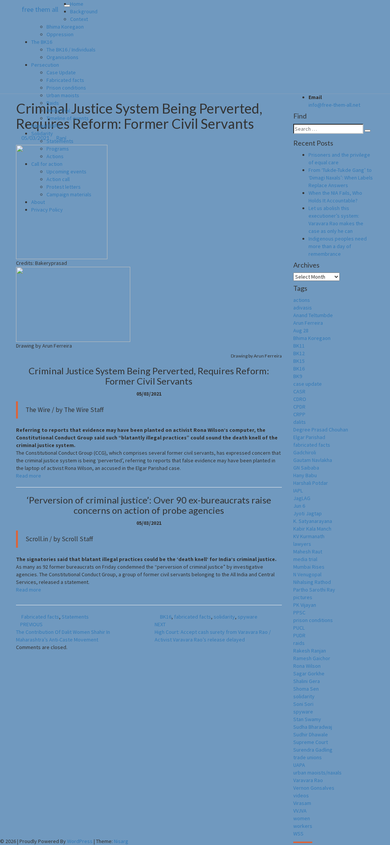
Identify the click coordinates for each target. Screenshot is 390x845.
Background (84, 11)
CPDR (299, 406)
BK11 (299, 345)
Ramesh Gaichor (311, 658)
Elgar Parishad (309, 437)
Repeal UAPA (45, 125)
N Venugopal (307, 574)
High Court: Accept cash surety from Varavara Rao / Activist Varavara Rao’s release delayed (213, 632)
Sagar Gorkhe (308, 673)
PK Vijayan (304, 604)
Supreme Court (310, 742)
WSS (298, 833)
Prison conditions (66, 87)
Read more (28, 475)
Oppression (60, 34)
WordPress (80, 841)
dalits (299, 421)
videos (301, 795)
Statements (60, 141)
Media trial (58, 110)
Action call (58, 179)
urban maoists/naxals (317, 772)
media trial (305, 559)
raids (299, 643)
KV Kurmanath (308, 536)
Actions (55, 156)
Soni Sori (303, 704)
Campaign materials (68, 194)
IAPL (298, 490)
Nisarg (121, 841)
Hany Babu (305, 475)
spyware (247, 616)
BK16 (165, 616)
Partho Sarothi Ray (314, 589)
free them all (40, 9)
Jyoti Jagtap (307, 513)
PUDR (299, 635)
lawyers (302, 543)
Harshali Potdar (310, 482)
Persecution (45, 64)
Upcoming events (66, 171)
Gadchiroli (304, 452)
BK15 (299, 361)
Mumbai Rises (308, 566)
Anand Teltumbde (313, 315)
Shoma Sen (306, 688)
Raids (52, 102)
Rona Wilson (307, 665)
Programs (57, 148)
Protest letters (63, 186)
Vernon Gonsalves (313, 787)
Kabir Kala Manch (312, 528)
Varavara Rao (308, 780)
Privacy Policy (47, 209)
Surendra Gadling (312, 749)
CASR (299, 391)
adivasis (302, 307)
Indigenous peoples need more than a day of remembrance (337, 246)
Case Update (61, 72)
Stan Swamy (307, 719)
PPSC (299, 612)
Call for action (46, 163)
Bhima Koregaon (65, 26)
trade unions (307, 757)
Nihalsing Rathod (312, 582)
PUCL (299, 627)
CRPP (299, 414)
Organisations (62, 57)
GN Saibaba (306, 467)
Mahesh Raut (307, 551)
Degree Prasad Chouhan (320, 429)
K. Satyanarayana (312, 521)
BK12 (299, 353)
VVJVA (300, 810)
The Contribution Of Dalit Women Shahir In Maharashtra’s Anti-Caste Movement (63, 632)
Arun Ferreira (308, 322)
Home (76, 3)
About (38, 202)
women (301, 818)
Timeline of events (67, 118)
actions (301, 300)
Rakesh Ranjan (309, 650)
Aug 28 (300, 330)
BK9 (297, 376)
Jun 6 (299, 505)
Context (79, 19)
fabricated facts (192, 616)
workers (302, 826)
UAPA (299, 765)
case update (307, 383)
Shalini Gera (306, 681)
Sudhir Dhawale (310, 734)
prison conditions (313, 620)
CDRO (299, 399)
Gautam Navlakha (312, 460)
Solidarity (42, 133)
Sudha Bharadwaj (312, 726)
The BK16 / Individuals (71, 49)
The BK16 (41, 41)
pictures (302, 597)
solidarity (224, 616)
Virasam (302, 803)
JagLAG (301, 498)
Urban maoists (62, 95)
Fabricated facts (65, 80)
